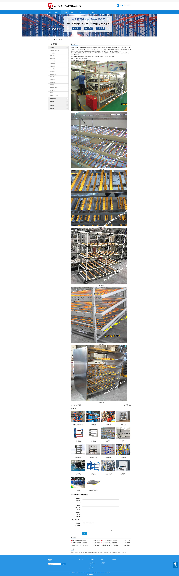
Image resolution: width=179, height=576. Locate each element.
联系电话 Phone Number (78, 514)
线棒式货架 (52, 82)
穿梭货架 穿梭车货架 (54, 50)
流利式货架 (90, 552)
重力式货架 (124, 552)
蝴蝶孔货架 (52, 71)
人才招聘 (79, 12)
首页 (50, 12)
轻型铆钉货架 (53, 74)
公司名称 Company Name (77, 507)
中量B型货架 (53, 61)
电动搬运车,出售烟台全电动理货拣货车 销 (110, 540)
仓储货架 (60, 39)
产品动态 (103, 562)
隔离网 (51, 92)
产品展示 (65, 12)
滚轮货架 (80, 552)
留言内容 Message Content (77, 525)
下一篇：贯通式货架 (126, 405)
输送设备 (91, 568)
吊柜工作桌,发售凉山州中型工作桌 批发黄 (80, 540)
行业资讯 (103, 563)
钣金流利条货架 (113, 552)
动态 (72, 12)
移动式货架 (52, 69)
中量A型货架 (53, 63)
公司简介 (57, 12)
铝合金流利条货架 (106, 552)
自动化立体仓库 (53, 87)
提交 (85, 533)
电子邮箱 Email (76, 519)
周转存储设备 (92, 563)
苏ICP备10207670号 (89, 574)
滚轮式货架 (52, 66)
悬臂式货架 (52, 77)
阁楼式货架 (52, 79)
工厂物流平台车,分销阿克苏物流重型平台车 (110, 543)
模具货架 (52, 85)
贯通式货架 (52, 55)
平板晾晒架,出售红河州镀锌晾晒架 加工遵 (80, 543)
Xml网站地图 (107, 572)
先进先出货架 (118, 552)
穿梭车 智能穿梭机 (54, 95)
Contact (87, 12)
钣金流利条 (100, 552)
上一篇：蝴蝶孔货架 (76, 405)
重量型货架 (52, 53)
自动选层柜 (52, 90)
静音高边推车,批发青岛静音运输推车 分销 (80, 545)
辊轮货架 (76, 552)
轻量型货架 (52, 58)
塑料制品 (91, 567)
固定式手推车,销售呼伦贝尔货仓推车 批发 (110, 545)
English (94, 12)
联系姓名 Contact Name (78, 500)
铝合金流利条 (94, 552)
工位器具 (91, 565)
